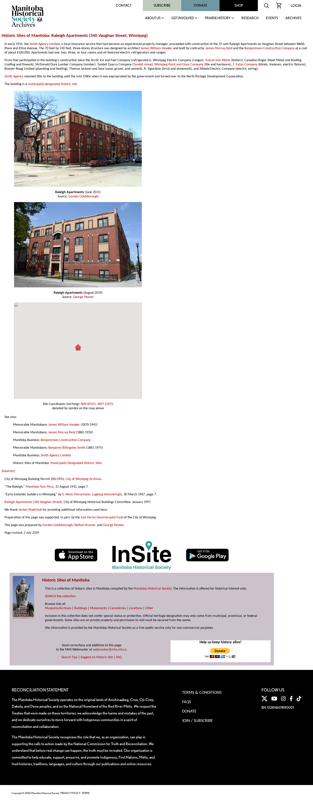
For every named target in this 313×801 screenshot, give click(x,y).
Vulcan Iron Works (217, 60)
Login (296, 6)
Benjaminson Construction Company (269, 48)
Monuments (98, 608)
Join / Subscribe (197, 721)
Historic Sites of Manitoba (25, 35)
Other (149, 608)
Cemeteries (118, 608)
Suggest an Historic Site (96, 657)
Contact (124, 5)
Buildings (80, 608)
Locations (135, 608)
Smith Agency (13, 76)
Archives (293, 18)
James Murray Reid (218, 48)
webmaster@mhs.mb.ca (109, 649)
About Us (153, 18)
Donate (200, 5)
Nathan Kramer (84, 525)
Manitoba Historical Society (152, 588)
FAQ (119, 657)
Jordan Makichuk (30, 510)
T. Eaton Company (245, 64)
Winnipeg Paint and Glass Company (178, 64)
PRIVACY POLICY (70, 793)
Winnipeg (137, 35)
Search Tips (69, 657)
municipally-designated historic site (52, 84)
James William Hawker (156, 48)
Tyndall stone (143, 64)
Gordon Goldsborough (83, 196)
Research (249, 18)
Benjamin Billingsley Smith (66, 448)
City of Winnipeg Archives (83, 479)
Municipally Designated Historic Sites (76, 463)
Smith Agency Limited (45, 44)
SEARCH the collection (60, 596)
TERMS (85, 793)
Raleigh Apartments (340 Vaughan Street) (33, 502)
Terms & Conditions (201, 693)
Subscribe (162, 5)
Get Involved (182, 18)
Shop (238, 5)
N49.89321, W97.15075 (97, 404)
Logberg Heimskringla (106, 494)
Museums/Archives (58, 608)
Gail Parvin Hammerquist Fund (102, 517)
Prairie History (218, 18)
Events (272, 18)
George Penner (83, 297)
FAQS (186, 702)
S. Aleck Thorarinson (76, 494)
